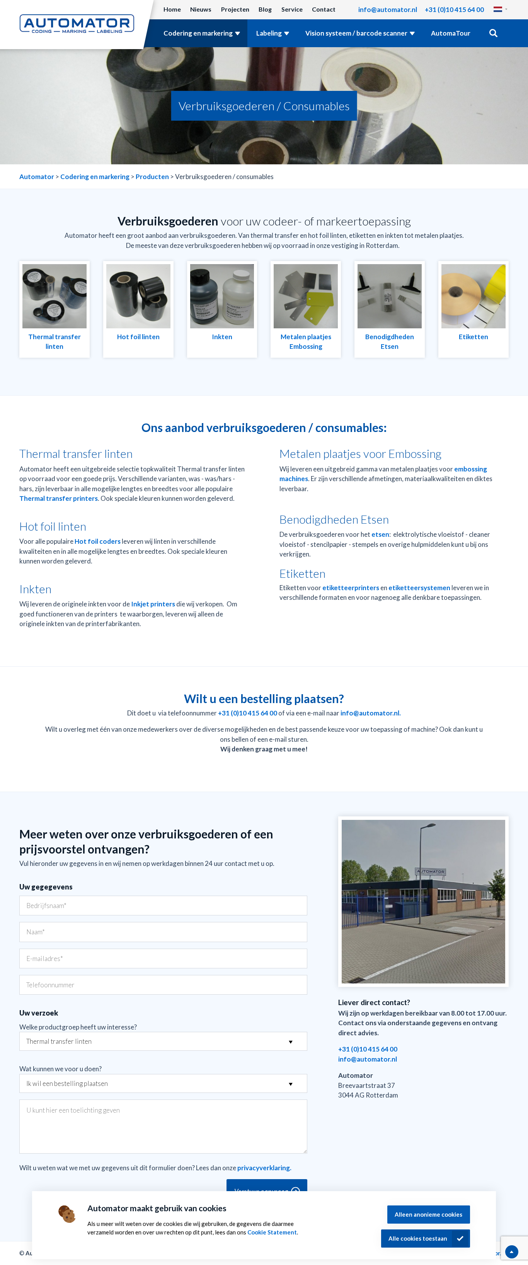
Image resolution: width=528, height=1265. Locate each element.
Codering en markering (198, 33)
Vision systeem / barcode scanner (356, 33)
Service (292, 9)
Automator (36, 176)
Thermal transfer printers (58, 498)
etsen (380, 534)
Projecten (235, 9)
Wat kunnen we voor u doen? (60, 1069)
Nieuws (200, 9)
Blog (265, 9)
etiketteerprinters (350, 588)
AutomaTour (450, 33)
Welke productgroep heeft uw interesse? (78, 1027)
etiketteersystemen (419, 588)
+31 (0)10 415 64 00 (454, 9)
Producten (152, 176)
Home (172, 9)
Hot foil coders (98, 541)
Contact (324, 9)
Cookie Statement (272, 1232)
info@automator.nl (387, 9)
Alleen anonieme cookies (428, 1214)
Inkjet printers (153, 604)
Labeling (269, 33)
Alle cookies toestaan (417, 1238)
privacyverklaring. (264, 1168)
